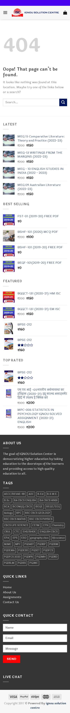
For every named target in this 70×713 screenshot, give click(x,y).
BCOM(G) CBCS (22, 507)
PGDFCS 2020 (12, 557)
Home (7, 587)
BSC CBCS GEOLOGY (37, 513)
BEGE (39, 507)
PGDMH (41, 557)
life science (58, 538)
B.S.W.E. (52, 494)
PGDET (36, 550)
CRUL (7, 532)
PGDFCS (48, 550)
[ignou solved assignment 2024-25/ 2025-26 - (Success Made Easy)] (35, 12)
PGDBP (42, 544)
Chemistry (58, 525)
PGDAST (29, 544)
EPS (15, 538)
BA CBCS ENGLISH (25, 500)
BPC (18, 513)
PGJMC (34, 563)
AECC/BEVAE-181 (14, 494)
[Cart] (65, 12)
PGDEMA (9, 550)
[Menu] (5, 12)
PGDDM (53, 544)
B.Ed (40, 494)
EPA (6, 538)
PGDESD (23, 550)
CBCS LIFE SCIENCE (16, 525)
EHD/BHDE (29, 532)
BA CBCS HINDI (48, 500)
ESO (23, 538)
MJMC (7, 544)
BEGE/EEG (53, 507)
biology (8, 513)
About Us (9, 592)
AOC (31, 494)
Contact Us (11, 602)
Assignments (12, 597)
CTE (16, 532)
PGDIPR (28, 557)
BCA (6, 507)
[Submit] (63, 102)
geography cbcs (39, 538)
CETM (35, 525)
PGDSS (22, 563)
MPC (18, 544)
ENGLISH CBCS (49, 532)
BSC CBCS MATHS (15, 519)
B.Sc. (7, 500)
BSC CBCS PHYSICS (40, 519)
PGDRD (53, 557)
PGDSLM (9, 563)
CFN (45, 525)
